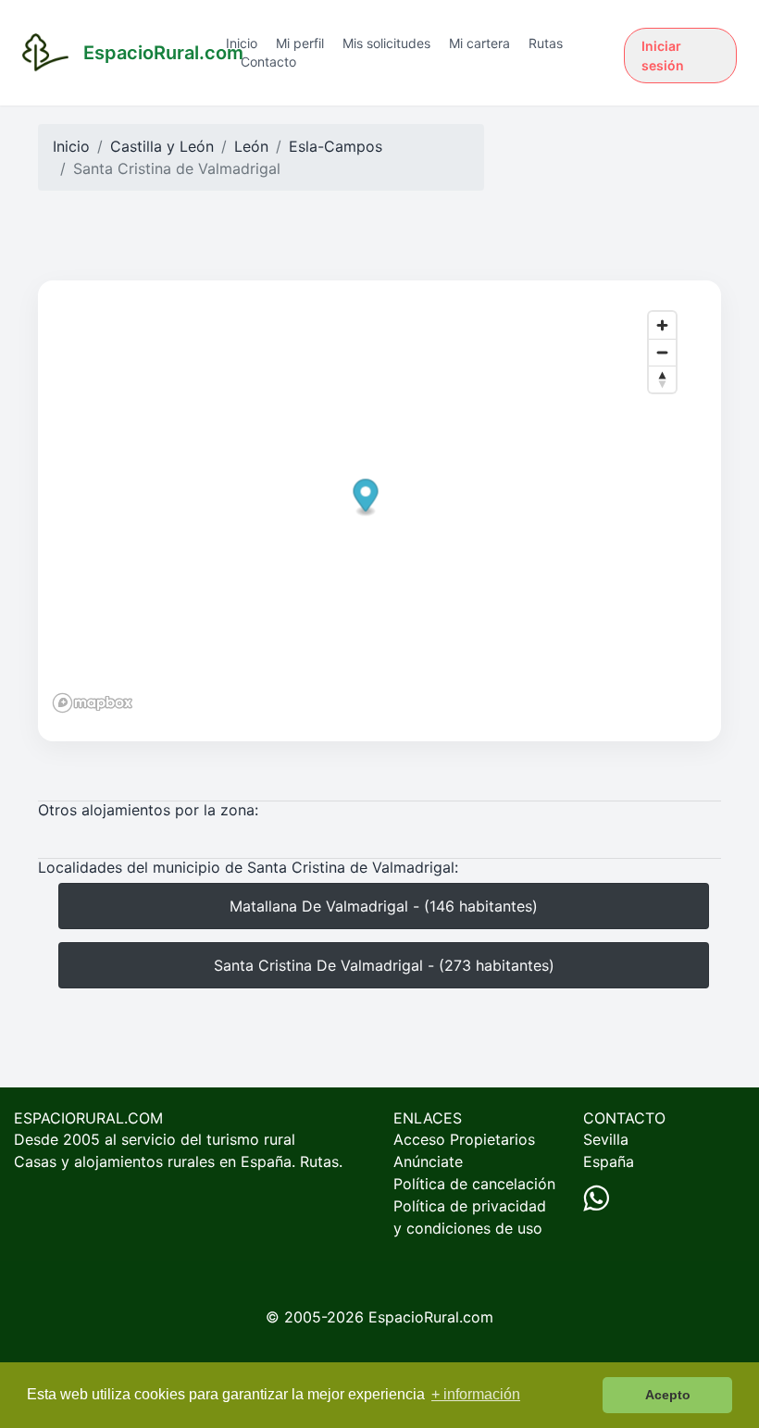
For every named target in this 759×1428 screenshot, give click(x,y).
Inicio (241, 43)
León (251, 146)
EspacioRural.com (430, 1317)
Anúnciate (428, 1161)
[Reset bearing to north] (662, 379)
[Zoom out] (662, 352)
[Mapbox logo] (92, 703)
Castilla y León (162, 146)
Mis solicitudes (386, 43)
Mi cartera (479, 43)
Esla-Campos (335, 146)
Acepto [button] (668, 1394)
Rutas (546, 43)
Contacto (268, 61)
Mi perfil (300, 43)
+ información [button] (475, 1394)
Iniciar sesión (662, 55)
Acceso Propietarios (464, 1139)
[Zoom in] (662, 325)
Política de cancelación (474, 1183)
